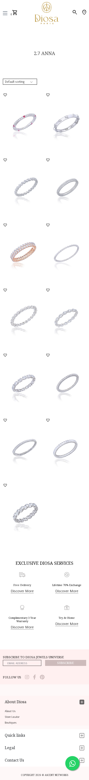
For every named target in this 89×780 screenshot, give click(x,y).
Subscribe (65, 663)
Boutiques (10, 722)
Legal (10, 747)
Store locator (12, 717)
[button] (6, 94)
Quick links (15, 735)
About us (10, 711)
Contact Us (14, 760)
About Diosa (15, 701)
